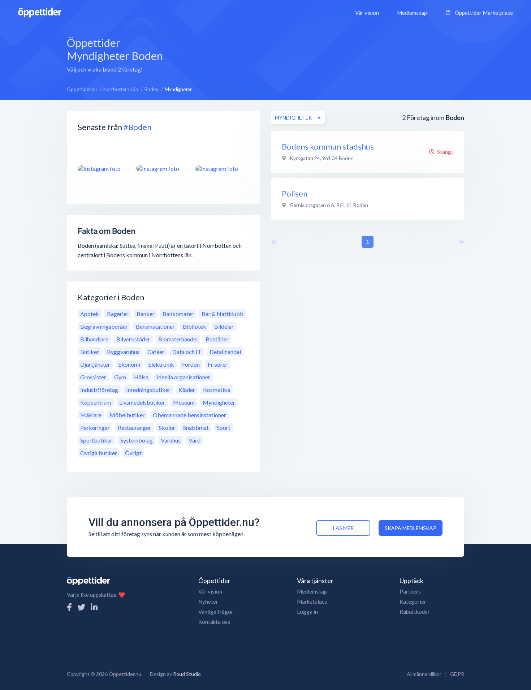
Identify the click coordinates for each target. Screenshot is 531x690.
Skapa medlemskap (410, 528)
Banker (146, 313)
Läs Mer (343, 528)
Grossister (93, 377)
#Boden (137, 127)
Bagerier (118, 313)
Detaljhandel (225, 351)
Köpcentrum (95, 402)
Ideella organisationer (183, 377)
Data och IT (187, 351)
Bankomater (178, 313)
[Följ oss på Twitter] (81, 607)
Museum (184, 402)
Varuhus (171, 440)
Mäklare (91, 414)
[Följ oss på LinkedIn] (94, 607)
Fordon (191, 364)
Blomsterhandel (178, 339)
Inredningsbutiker (148, 389)
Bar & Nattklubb (222, 313)
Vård (194, 440)
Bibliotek (194, 326)
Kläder (186, 389)
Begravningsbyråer (104, 326)
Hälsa (141, 377)
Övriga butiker (98, 452)
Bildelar (224, 326)
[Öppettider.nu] (39, 11)
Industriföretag (99, 389)
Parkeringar (95, 427)
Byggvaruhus (123, 351)
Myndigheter (219, 402)
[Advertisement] (322, 54)
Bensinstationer (155, 326)
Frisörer (218, 364)
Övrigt (133, 452)
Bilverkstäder (133, 339)
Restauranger (134, 427)
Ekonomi (129, 364)
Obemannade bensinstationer (189, 414)
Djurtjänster (95, 364)
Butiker (89, 351)
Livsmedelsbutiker (142, 402)
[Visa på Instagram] (103, 168)
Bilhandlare (94, 339)
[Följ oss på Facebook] (69, 607)
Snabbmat (196, 427)
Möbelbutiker (127, 414)
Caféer (155, 351)
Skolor (167, 427)
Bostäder (217, 339)
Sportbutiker (96, 440)
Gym (120, 377)
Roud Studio (187, 674)
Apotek (89, 313)
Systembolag (136, 440)
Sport (223, 427)
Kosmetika (216, 389)
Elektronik (161, 364)
